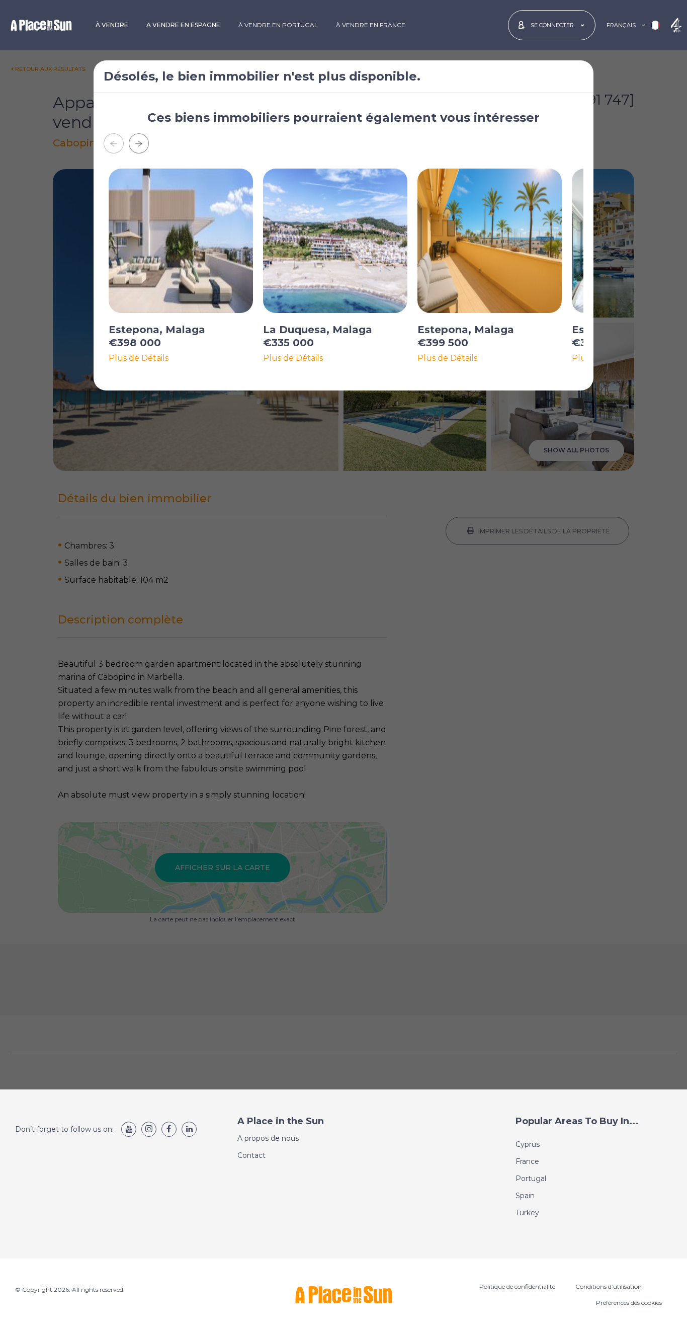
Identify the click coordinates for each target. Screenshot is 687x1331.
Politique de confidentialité (517, 1286)
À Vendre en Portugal (278, 25)
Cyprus (528, 1144)
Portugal (531, 1178)
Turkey (527, 1212)
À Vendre (112, 25)
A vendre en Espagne (183, 25)
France (527, 1161)
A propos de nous (268, 1138)
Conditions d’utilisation (608, 1286)
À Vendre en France (370, 25)
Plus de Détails (138, 358)
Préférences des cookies (629, 1302)
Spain (525, 1195)
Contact (251, 1155)
